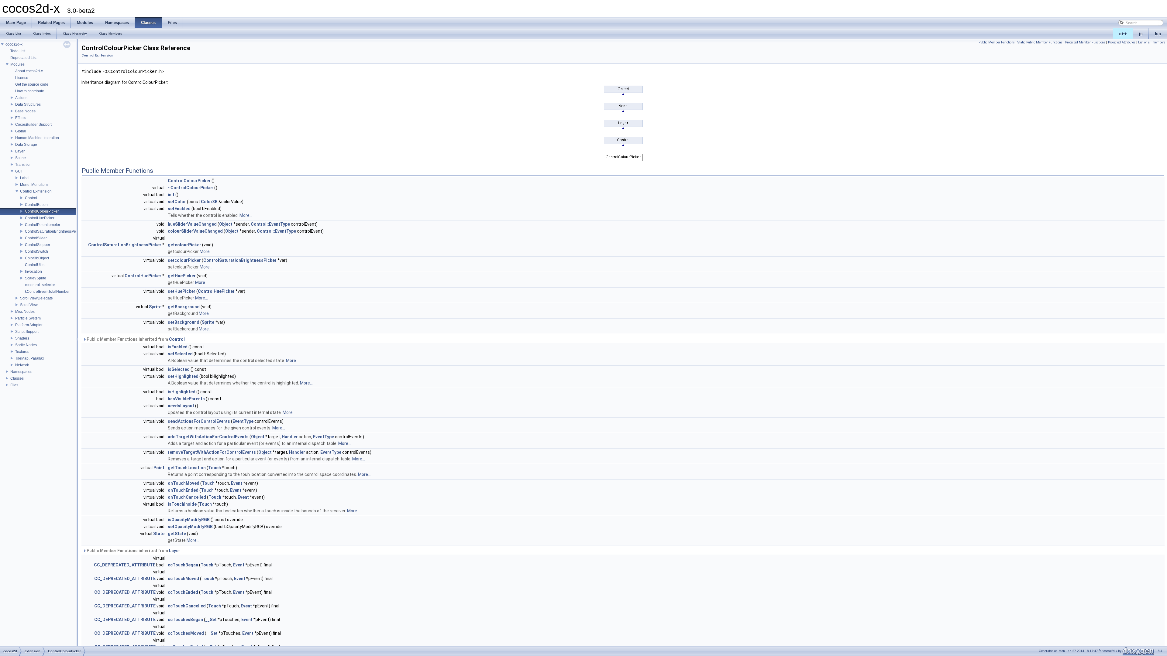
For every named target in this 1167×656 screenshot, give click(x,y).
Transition (23, 164)
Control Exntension (36, 191)
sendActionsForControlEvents (199, 421)
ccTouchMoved (183, 578)
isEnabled (178, 346)
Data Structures (28, 104)
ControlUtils (34, 265)
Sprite (155, 306)
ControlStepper (37, 245)
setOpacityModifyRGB (190, 526)
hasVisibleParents (186, 398)
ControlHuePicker (39, 218)
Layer (20, 151)
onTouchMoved (183, 483)
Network (22, 365)
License (21, 78)
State (158, 533)
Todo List (17, 51)
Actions (21, 98)
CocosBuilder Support (33, 124)
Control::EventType (270, 224)
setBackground (183, 322)
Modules (17, 64)
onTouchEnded (183, 490)
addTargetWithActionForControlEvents (208, 436)
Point (158, 467)
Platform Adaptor (29, 325)
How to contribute (29, 91)
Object (225, 224)
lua (1158, 33)
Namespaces (21, 372)
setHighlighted (183, 376)
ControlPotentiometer (42, 225)
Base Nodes (25, 111)
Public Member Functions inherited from (135, 339)
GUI (18, 171)
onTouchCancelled (187, 497)
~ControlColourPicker (190, 187)
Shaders (22, 338)
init (171, 194)
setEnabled (179, 208)
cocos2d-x (13, 44)
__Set (211, 619)
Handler (290, 436)
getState (177, 533)
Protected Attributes (1121, 42)
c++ (1123, 33)
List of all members (1151, 42)
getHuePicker (182, 275)
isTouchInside (182, 504)
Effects (20, 118)
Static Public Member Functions (1039, 42)
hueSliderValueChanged (192, 224)
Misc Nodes (25, 311)
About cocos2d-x (29, 71)
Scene (20, 158)
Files (14, 385)
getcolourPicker (184, 244)
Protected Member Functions (1085, 42)
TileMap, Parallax (29, 358)
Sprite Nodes (26, 345)
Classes (17, 378)
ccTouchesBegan (185, 619)
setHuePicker (181, 291)
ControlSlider (36, 238)
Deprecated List (23, 58)
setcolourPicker (184, 260)
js (1141, 33)
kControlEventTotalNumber (47, 291)
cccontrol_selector (40, 285)
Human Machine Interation (37, 138)
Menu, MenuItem (34, 185)
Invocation (33, 271)
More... (245, 215)
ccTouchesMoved (186, 633)
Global (20, 131)
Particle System (28, 318)
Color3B (209, 201)
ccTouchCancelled (187, 605)
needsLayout (181, 405)
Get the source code (31, 84)
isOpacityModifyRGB (189, 519)
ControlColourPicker (42, 211)
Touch (214, 467)
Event (236, 483)
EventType (242, 421)
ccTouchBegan (183, 564)
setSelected (180, 353)
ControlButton (36, 205)
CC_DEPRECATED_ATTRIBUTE (124, 564)
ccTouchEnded (183, 592)
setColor (177, 201)
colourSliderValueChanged (195, 231)
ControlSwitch (36, 251)
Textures (22, 352)
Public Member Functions (997, 42)
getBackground (184, 306)
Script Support (27, 332)
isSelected (179, 369)
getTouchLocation (187, 467)
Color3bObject (37, 258)
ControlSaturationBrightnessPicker (53, 231)
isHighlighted (181, 391)
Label (24, 178)
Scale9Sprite (35, 278)
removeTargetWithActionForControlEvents (212, 452)
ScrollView (29, 305)
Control (31, 198)
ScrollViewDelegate (36, 298)
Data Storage (26, 144)
